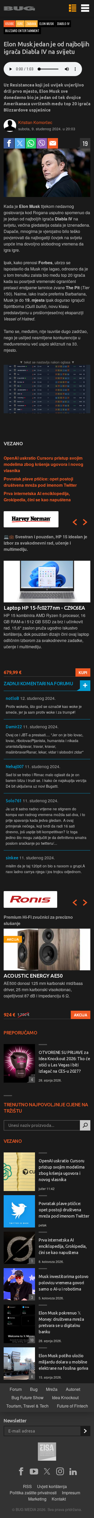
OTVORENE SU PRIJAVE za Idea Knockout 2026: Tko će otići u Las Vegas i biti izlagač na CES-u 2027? (64, 1061)
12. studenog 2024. (38, 698)
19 (85, 143)
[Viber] (42, 143)
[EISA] (47, 1452)
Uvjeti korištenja (52, 1486)
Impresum (71, 1493)
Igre (20, 23)
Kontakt (59, 1499)
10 (31, 1340)
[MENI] (85, 8)
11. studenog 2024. (40, 727)
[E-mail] (53, 143)
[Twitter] (20, 143)
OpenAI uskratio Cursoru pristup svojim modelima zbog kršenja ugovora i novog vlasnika (43, 464)
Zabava (31, 23)
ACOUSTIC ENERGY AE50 (33, 976)
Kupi (83, 672)
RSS (27, 1486)
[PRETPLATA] (85, 1431)
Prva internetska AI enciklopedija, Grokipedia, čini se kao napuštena (37, 496)
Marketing (37, 1499)
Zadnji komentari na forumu (38, 683)
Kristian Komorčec (35, 122)
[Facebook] (9, 143)
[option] (47, 605)
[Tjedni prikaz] (72, 8)
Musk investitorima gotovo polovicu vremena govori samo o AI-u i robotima (64, 1282)
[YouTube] (34, 1471)
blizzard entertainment (22, 30)
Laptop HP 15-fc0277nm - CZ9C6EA (44, 608)
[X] (47, 1471)
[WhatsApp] (31, 143)
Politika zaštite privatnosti (33, 1493)
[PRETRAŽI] (85, 1125)
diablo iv (63, 23)
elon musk (46, 23)
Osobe (9, 23)
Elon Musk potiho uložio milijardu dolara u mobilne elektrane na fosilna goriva (63, 1362)
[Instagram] (60, 1471)
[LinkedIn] (73, 1471)
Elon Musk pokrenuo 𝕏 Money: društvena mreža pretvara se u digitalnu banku (61, 1322)
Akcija (80, 1014)
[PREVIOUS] (74, 522)
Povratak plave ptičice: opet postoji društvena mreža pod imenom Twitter (40, 482)
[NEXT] (85, 522)
